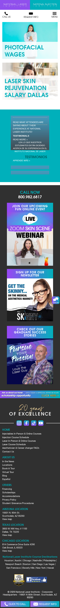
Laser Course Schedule (14, 444)
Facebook (26, 423)
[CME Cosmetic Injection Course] (45, 5)
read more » (20, 139)
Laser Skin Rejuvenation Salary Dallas (26, 87)
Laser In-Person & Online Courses (19, 441)
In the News (8, 461)
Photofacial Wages (24, 50)
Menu (55, 16)
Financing (7, 489)
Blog (4, 475)
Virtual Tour (8, 472)
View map (7, 519)
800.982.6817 (30, 197)
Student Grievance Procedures (18, 503)
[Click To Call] (15, 604)
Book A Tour (8, 468)
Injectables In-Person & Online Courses (21, 433)
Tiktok (33, 423)
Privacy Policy (9, 499)
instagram (19, 423)
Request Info (31, 16)
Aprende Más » (21, 160)
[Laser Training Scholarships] (30, 394)
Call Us (6, 16)
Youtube (41, 423)
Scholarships (8, 492)
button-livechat (56, 300)
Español (6, 479)
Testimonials (21, 136)
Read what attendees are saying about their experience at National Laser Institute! (28, 127)
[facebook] (36, 580)
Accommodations (11, 496)
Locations (7, 465)
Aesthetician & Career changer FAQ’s (20, 448)
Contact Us (8, 451)
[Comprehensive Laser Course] (15, 5)
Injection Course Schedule (15, 437)
